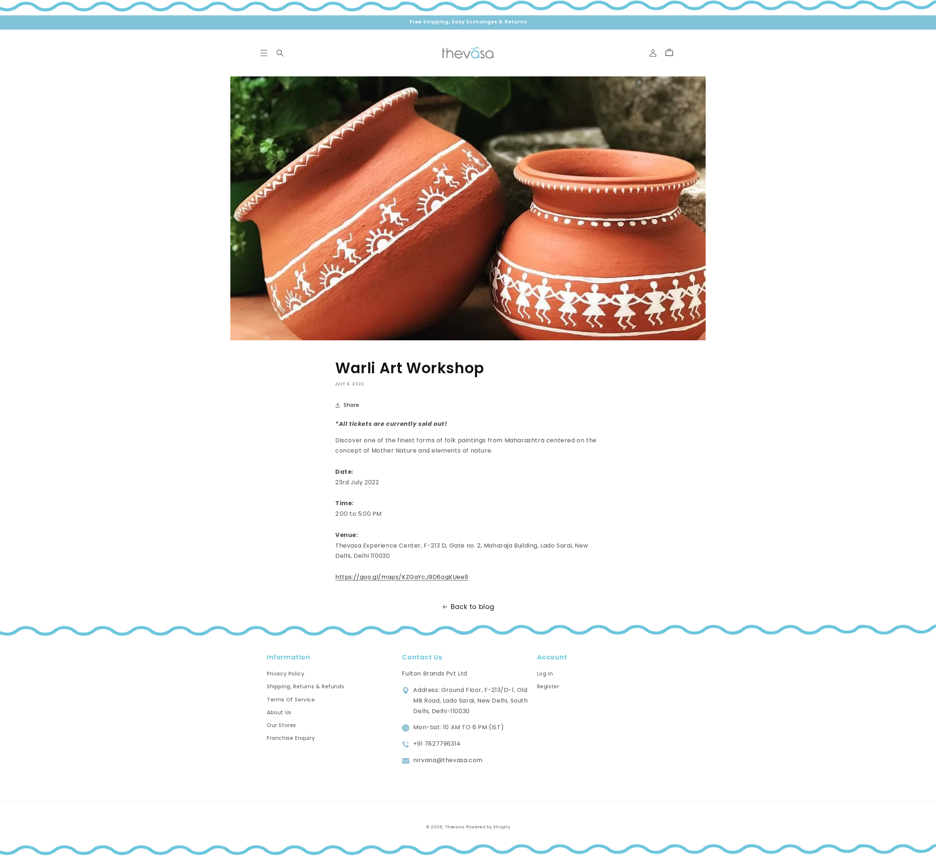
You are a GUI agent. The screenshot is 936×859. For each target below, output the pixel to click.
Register (548, 686)
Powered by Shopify (488, 827)
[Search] (280, 53)
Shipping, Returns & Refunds (305, 686)
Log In (545, 673)
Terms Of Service (291, 699)
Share (351, 405)
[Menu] (264, 53)
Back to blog (472, 606)
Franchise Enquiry (291, 738)
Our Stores (281, 725)
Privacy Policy (285, 673)
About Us (279, 712)
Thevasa (455, 827)
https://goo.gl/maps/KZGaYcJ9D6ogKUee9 (401, 577)
